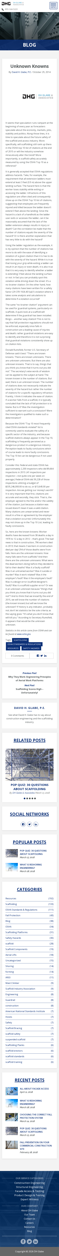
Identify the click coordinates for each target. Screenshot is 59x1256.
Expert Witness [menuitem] (30, 1199)
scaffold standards (29, 1056)
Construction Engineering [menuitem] (29, 1182)
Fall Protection (29, 915)
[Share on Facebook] (38, 655)
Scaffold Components (29, 949)
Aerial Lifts (29, 954)
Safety (29, 1022)
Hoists (29, 1016)
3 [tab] (30, 798)
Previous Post (29, 673)
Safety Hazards (31, 648)
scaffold (29, 943)
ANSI (29, 977)
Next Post (29, 685)
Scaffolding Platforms (29, 932)
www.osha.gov (24, 634)
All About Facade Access (34, 1088)
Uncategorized (29, 960)
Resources (13, 648)
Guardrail (29, 999)
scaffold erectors (29, 1050)
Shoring (29, 966)
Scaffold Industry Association (29, 988)
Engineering (29, 994)
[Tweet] (41, 655)
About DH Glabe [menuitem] (29, 1210)
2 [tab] (27, 798)
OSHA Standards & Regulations (24, 644)
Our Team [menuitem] (29, 1214)
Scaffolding (20, 640)
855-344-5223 (11, 9)
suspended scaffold (29, 1039)
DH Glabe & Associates (23, 793)
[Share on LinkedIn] (45, 655)
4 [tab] (32, 798)
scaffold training (29, 1062)
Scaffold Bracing (29, 1028)
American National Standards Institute (29, 1011)
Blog (29, 921)
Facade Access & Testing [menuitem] (29, 1191)
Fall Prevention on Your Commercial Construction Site (36, 1145)
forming (29, 971)
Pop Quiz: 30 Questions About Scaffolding (29, 787)
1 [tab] (24, 798)
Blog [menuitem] (29, 1231)
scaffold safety (29, 1033)
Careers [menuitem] (30, 1222)
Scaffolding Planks (29, 1045)
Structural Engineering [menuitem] (29, 1187)
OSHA (29, 926)
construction (29, 1005)
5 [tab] (35, 798)
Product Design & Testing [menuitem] (29, 1195)
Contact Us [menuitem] (29, 1218)
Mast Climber (29, 983)
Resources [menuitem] (29, 1226)
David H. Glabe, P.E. (21, 72)
